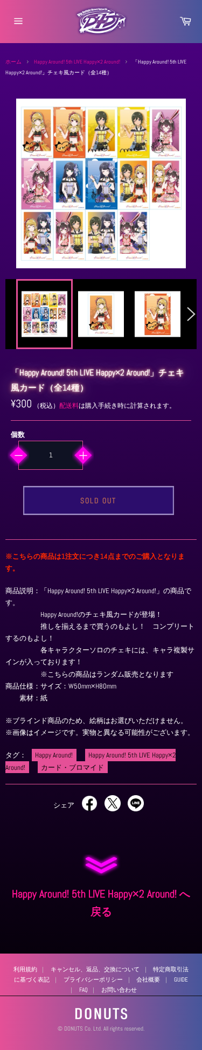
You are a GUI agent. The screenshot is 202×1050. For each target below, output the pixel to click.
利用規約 (25, 969)
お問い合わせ (119, 989)
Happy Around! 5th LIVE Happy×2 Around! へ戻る (101, 903)
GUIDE (181, 979)
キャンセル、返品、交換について (95, 969)
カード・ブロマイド (72, 766)
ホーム (13, 61)
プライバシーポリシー (93, 979)
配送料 (69, 405)
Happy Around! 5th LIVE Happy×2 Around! (77, 61)
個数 (18, 434)
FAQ (83, 989)
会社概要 (148, 979)
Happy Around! (54, 755)
